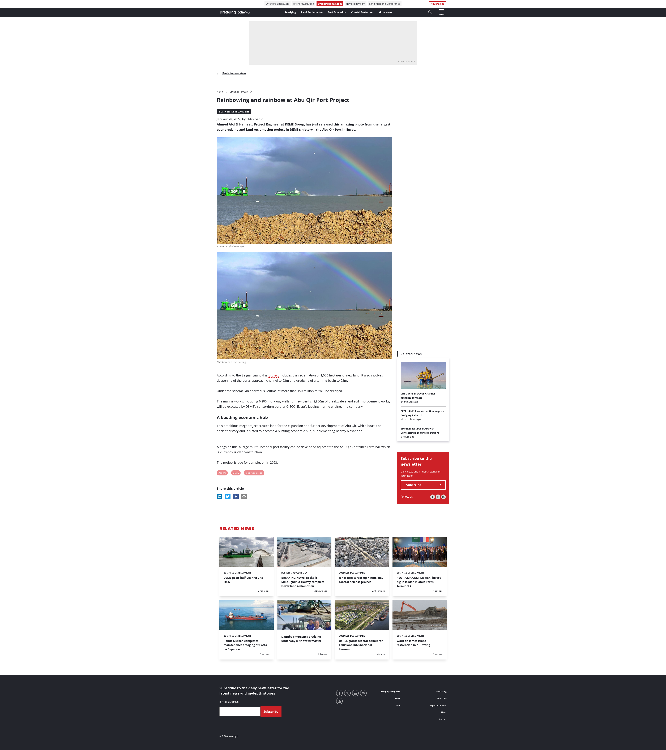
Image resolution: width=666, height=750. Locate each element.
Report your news (438, 705)
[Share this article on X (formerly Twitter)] (227, 496)
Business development (234, 111)
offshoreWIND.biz (303, 3)
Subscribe (413, 485)
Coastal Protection (362, 12)
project (273, 375)
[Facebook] (432, 497)
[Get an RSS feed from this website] (339, 701)
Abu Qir (222, 473)
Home (220, 91)
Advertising (437, 3)
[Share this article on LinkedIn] (219, 496)
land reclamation (254, 473)
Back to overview (234, 73)
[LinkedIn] (443, 497)
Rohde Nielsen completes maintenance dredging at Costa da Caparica (245, 645)
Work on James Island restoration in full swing (413, 643)
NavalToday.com (355, 3)
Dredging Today (238, 91)
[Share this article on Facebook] (236, 496)
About (444, 712)
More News (385, 12)
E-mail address (229, 702)
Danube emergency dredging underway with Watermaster (301, 639)
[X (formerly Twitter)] (438, 497)
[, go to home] (235, 12)
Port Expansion (337, 12)
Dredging (290, 12)
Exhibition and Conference (384, 3)
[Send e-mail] (363, 693)
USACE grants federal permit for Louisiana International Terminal (361, 645)
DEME (236, 473)
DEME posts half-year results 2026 (243, 580)
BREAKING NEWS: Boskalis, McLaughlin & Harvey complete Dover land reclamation (302, 582)
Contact (443, 719)
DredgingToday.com (330, 3)
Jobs (398, 705)
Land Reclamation (312, 12)
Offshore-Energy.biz (277, 3)
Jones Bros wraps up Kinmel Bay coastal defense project (361, 580)
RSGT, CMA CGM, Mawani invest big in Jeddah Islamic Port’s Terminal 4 (419, 582)
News (397, 698)
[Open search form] (430, 12)
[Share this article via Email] (244, 496)
